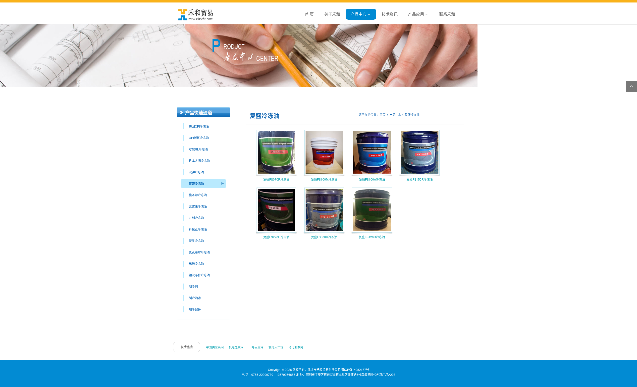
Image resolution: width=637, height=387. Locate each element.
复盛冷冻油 (196, 183)
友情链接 (187, 347)
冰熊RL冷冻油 (198, 149)
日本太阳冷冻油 (199, 160)
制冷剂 (193, 286)
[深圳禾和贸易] (195, 14)
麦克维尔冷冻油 (199, 252)
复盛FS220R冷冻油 (276, 237)
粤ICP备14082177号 (355, 369)
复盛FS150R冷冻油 (420, 179)
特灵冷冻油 (196, 241)
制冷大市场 (275, 347)
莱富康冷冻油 (198, 206)
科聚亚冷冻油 (198, 229)
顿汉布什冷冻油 (199, 275)
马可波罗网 (295, 347)
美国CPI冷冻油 (199, 126)
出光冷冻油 (196, 263)
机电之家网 (236, 347)
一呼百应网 (256, 347)
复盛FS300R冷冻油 (324, 237)
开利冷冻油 (196, 218)
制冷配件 (195, 309)
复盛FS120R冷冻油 (372, 237)
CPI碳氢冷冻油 (199, 138)
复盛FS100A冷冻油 (372, 179)
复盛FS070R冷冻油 (276, 179)
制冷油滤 (195, 298)
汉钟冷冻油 (196, 172)
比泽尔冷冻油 (198, 195)
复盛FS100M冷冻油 (324, 179)
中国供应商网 (215, 347)
